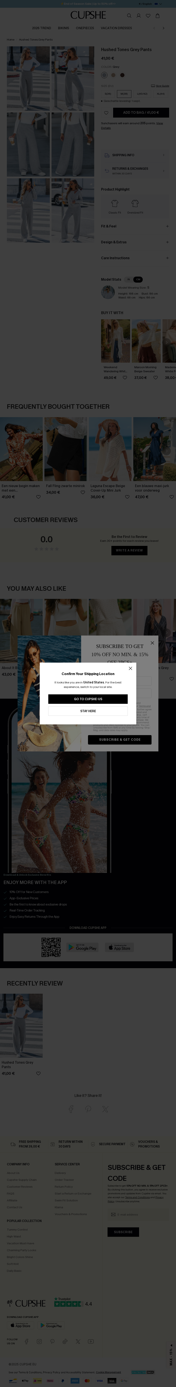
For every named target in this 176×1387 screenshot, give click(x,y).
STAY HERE (88, 711)
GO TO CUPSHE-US (88, 699)
